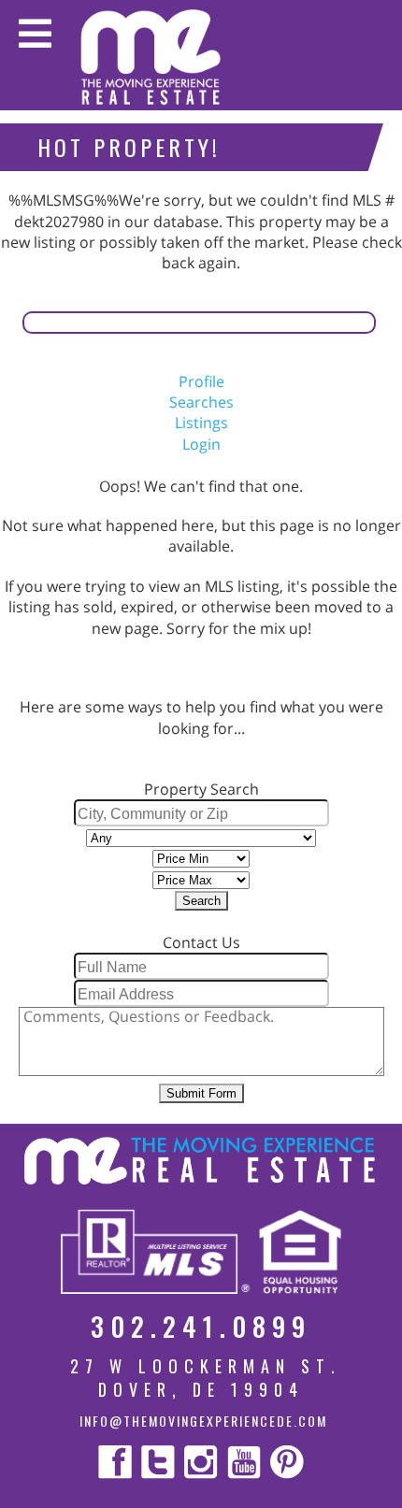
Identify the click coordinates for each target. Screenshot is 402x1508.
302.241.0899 (201, 1326)
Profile (201, 381)
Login (201, 444)
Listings (201, 422)
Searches (201, 402)
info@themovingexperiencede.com (203, 1420)
